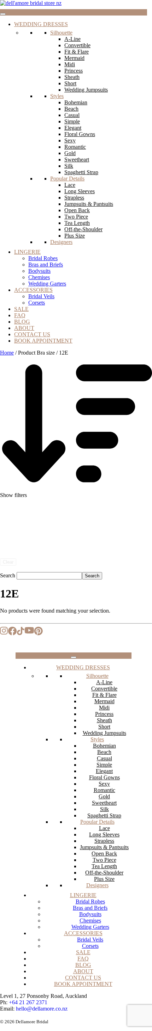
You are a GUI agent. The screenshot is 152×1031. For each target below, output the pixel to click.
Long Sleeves (79, 191)
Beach (71, 109)
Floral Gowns (79, 134)
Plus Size (74, 236)
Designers (61, 242)
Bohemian (75, 102)
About (24, 328)
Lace (69, 185)
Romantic (75, 147)
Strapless (74, 198)
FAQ (19, 315)
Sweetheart (76, 159)
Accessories (33, 290)
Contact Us (32, 334)
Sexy (70, 140)
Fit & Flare (76, 52)
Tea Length (77, 223)
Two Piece (76, 217)
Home (7, 353)
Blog (22, 322)
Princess (73, 71)
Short (70, 83)
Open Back (77, 210)
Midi (69, 64)
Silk (68, 166)
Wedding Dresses (41, 24)
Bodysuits (39, 271)
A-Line (72, 39)
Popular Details (67, 179)
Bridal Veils (41, 296)
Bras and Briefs (45, 265)
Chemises (39, 277)
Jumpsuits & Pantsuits (88, 204)
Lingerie (27, 252)
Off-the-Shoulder (83, 229)
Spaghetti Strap (81, 172)
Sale (21, 309)
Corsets (36, 303)
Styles (57, 96)
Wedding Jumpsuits (86, 90)
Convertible (77, 45)
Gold (70, 153)
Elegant (72, 128)
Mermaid (74, 58)
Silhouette (61, 33)
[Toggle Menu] (3, 14)
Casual (72, 115)
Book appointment (43, 341)
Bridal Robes (43, 258)
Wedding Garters (47, 284)
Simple (72, 121)
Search (7, 575)
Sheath (72, 77)
